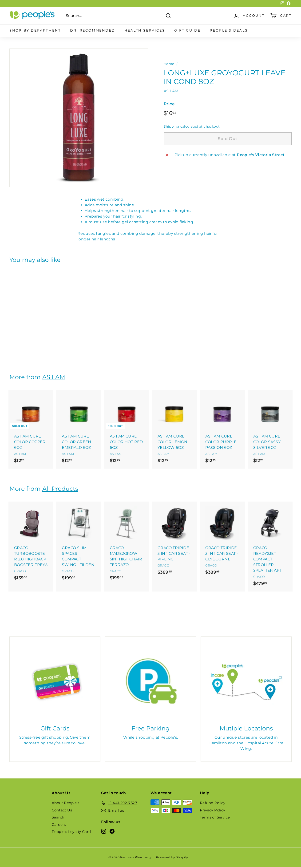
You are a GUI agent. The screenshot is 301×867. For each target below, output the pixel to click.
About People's (65, 803)
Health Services (144, 30)
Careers (59, 824)
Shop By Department (35, 30)
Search (58, 817)
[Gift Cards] (55, 682)
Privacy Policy (212, 810)
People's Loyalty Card (71, 831)
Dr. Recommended (92, 30)
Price (169, 103)
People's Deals (229, 30)
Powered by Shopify (172, 857)
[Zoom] (79, 118)
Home (169, 64)
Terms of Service (215, 817)
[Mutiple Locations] (246, 682)
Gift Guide (187, 30)
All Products (60, 488)
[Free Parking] (150, 682)
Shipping (171, 127)
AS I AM (171, 91)
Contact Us (62, 810)
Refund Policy (212, 803)
